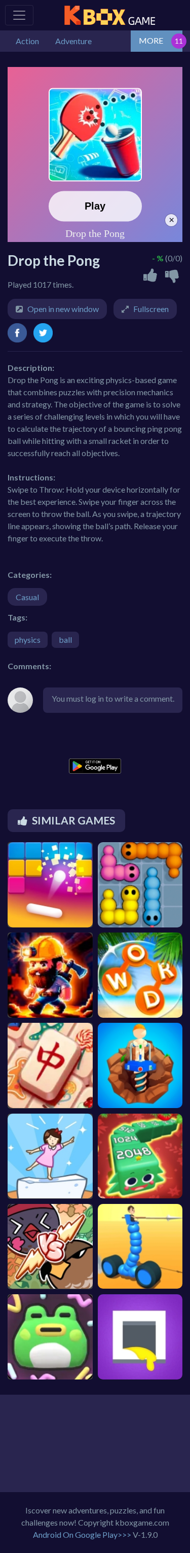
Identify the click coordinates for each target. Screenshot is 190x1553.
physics (28, 639)
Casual (27, 597)
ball (65, 639)
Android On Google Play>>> (82, 1534)
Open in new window (63, 309)
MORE (151, 40)
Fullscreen (151, 309)
